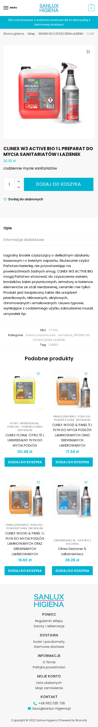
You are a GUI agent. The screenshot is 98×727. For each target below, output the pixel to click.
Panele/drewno (64, 416)
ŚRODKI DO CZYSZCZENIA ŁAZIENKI (61, 34)
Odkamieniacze (65, 540)
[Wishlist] (38, 373)
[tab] (49, 228)
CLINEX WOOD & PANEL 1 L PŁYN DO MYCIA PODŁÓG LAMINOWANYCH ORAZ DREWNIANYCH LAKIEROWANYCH (25, 543)
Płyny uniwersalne (24, 423)
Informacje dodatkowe (23, 239)
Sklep (31, 34)
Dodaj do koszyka (58, 184)
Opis (7, 228)
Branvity (81, 720)
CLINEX (53, 345)
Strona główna (13, 34)
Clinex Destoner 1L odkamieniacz (72, 551)
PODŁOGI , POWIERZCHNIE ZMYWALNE (24, 428)
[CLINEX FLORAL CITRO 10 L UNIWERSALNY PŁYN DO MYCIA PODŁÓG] (25, 390)
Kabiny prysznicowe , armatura (49, 335)
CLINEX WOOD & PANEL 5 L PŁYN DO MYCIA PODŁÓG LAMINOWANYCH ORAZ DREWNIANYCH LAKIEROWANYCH (72, 435)
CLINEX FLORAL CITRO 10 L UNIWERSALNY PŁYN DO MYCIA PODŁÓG (24, 440)
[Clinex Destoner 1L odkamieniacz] (72, 499)
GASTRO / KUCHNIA (78, 542)
